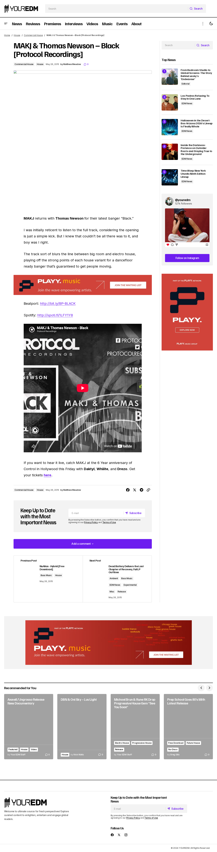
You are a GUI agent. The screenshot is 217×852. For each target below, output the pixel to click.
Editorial (186, 83)
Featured (13, 749)
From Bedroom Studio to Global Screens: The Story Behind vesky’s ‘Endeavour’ (196, 75)
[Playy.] (108, 642)
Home (7, 35)
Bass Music (46, 575)
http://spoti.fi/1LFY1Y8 (55, 315)
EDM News (115, 585)
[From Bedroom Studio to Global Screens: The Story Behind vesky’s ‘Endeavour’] (170, 77)
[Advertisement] (187, 312)
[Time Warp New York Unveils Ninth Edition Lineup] (170, 177)
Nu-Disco (173, 749)
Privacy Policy (91, 522)
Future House (193, 743)
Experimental (130, 585)
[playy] (83, 285)
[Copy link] (148, 490)
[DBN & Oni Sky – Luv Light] (81, 726)
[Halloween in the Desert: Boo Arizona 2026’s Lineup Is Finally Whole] (170, 127)
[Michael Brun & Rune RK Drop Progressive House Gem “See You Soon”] (135, 726)
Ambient (114, 578)
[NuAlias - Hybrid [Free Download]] (48, 579)
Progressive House (141, 743)
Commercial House (33, 35)
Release (122, 591)
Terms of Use (109, 522)
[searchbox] (116, 8)
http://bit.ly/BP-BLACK (58, 303)
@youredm (183, 199)
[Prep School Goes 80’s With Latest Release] (188, 726)
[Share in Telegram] (141, 490)
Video (34, 749)
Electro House (122, 743)
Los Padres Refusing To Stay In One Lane (195, 97)
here (47, 475)
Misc (112, 591)
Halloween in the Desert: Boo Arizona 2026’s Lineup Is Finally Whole (197, 123)
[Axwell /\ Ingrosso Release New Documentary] (28, 726)
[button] (6, 23)
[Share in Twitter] (134, 490)
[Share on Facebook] (127, 490)
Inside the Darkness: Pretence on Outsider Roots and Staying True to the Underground (196, 150)
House (17, 35)
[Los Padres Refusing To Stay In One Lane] (170, 102)
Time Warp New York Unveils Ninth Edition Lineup (193, 173)
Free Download (175, 743)
